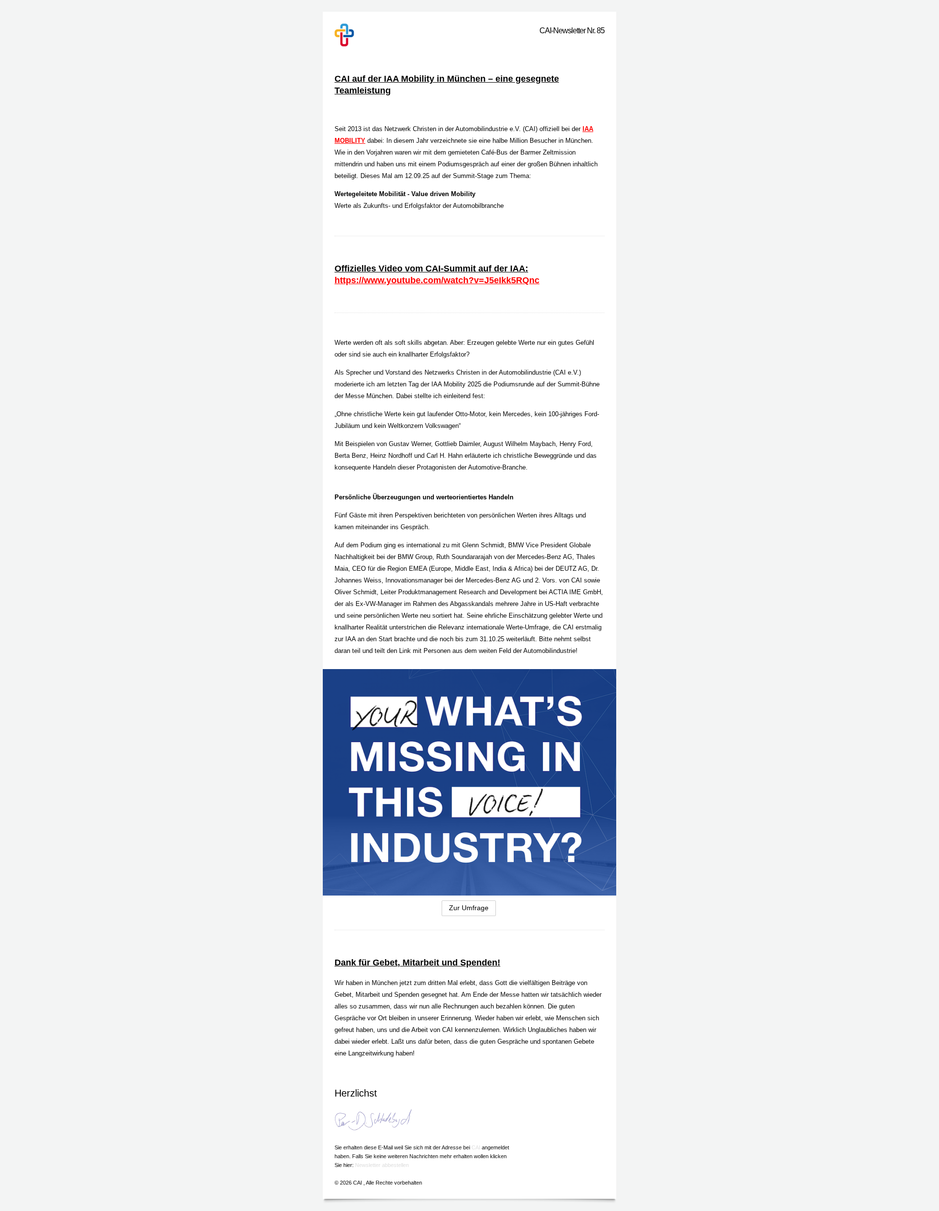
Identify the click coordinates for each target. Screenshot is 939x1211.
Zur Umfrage (469, 908)
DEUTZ (566, 568)
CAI (476, 1147)
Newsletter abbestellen (382, 1165)
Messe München (368, 396)
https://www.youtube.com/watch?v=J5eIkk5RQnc (437, 280)
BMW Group (415, 557)
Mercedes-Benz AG (544, 557)
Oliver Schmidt (356, 592)
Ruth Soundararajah (464, 557)
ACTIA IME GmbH (575, 592)
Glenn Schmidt (483, 545)
